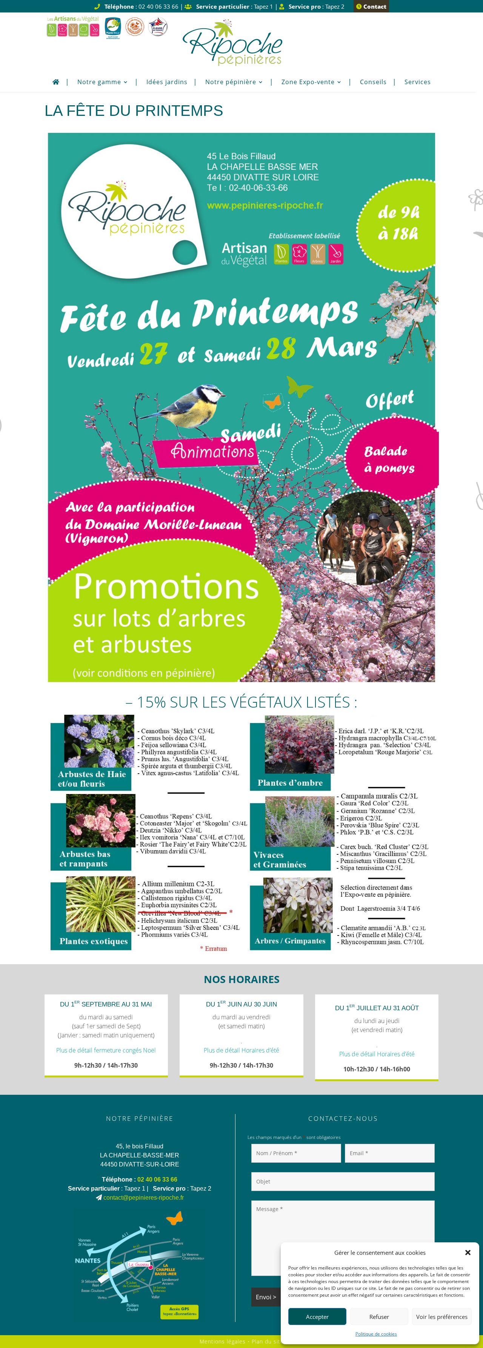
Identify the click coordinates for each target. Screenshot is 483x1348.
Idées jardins (167, 82)
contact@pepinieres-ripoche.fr (143, 1197)
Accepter (317, 1316)
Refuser (379, 1316)
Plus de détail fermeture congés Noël (106, 1050)
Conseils (373, 82)
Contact (374, 6)
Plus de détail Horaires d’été (241, 1050)
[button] (468, 1252)
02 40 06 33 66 (157, 1179)
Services (418, 82)
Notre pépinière (230, 82)
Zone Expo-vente (308, 82)
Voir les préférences (442, 1316)
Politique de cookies (376, 1334)
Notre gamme (99, 82)
